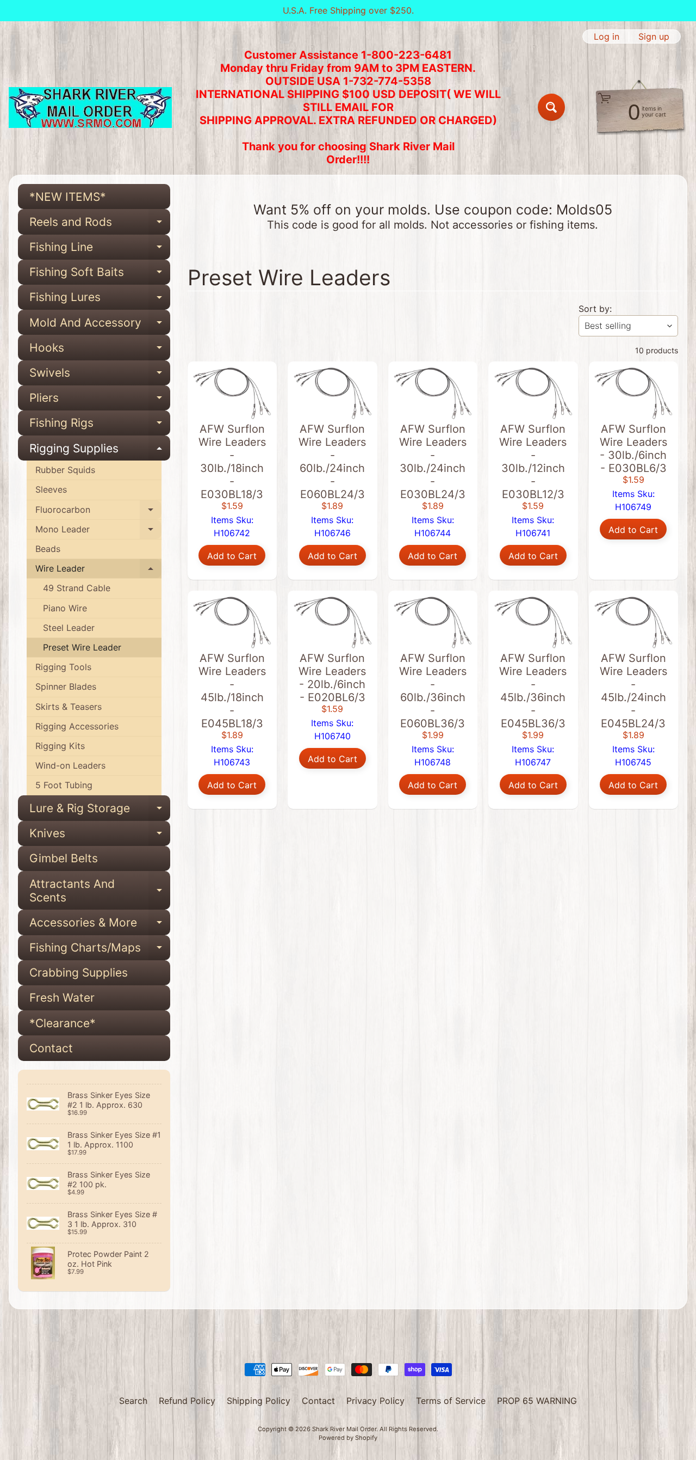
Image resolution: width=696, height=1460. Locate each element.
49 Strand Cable (76, 587)
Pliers (99, 400)
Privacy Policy (375, 1400)
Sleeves (51, 489)
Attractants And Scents (99, 891)
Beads (47, 548)
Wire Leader (98, 571)
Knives (99, 836)
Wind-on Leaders (70, 765)
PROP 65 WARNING (537, 1400)
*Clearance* (62, 1023)
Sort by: (595, 308)
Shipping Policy (258, 1400)
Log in (606, 36)
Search (133, 1400)
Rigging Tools (63, 666)
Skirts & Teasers (68, 706)
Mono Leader (98, 531)
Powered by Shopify (348, 1437)
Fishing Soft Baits (99, 275)
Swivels (99, 375)
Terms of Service (451, 1400)
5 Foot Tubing (63, 785)
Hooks (99, 350)
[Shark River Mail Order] (90, 107)
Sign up (653, 36)
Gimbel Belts (63, 858)
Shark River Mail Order (344, 1429)
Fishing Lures (99, 300)
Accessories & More (99, 925)
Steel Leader (69, 627)
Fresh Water (62, 997)
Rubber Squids (65, 469)
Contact (51, 1048)
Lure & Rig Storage (99, 810)
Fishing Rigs (99, 425)
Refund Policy (187, 1400)
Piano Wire (65, 608)
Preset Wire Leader (82, 647)
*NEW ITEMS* (67, 197)
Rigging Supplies (99, 451)
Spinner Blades (65, 686)
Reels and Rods (99, 224)
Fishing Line (99, 250)
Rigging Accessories (77, 726)
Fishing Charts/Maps (99, 950)
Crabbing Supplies (78, 972)
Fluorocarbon (98, 512)
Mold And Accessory (99, 325)
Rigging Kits (60, 745)
